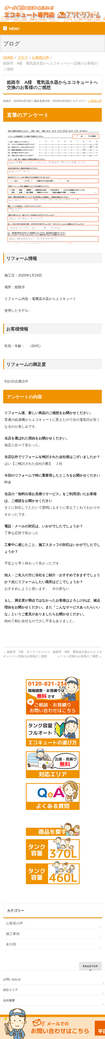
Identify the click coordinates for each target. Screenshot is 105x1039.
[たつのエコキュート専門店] (52, 14)
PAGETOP (90, 966)
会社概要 (9, 1000)
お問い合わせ (12, 979)
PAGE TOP (98, 1003)
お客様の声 (95, 100)
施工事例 (13, 934)
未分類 (11, 944)
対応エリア (10, 990)
